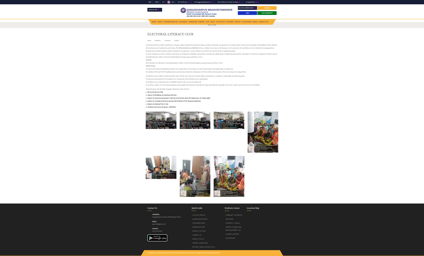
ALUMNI (267, 8)
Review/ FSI (153, 10)
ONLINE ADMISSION (246, 8)
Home (154, 22)
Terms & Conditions (200, 243)
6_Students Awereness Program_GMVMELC (161, 107)
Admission (192, 22)
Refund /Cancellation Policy (203, 247)
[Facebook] (270, 251)
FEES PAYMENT (267, 13)
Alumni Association (199, 219)
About (160, 22)
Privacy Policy (198, 239)
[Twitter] (271, 251)
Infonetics (217, 253)
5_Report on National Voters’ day (157, 104)
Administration (171, 22)
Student (230, 22)
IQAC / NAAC (210, 22)
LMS (247, 13)
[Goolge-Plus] (274, 251)
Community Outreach (234, 215)
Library (201, 22)
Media (255, 22)
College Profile (198, 215)
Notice (238, 22)
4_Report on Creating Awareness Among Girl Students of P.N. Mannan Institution (173, 101)
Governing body (198, 223)
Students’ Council (233, 223)
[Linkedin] (273, 251)
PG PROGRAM (247, 22)
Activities (220, 22)
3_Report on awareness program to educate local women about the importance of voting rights (178, 98)
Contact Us (263, 22)
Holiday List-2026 (199, 231)
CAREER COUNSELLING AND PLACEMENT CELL (234, 228)
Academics (183, 22)
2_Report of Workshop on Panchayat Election (161, 95)
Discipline (229, 219)
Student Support (232, 234)
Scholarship (230, 238)
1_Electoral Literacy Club (154, 92)
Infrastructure (198, 227)
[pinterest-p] (276, 251)
